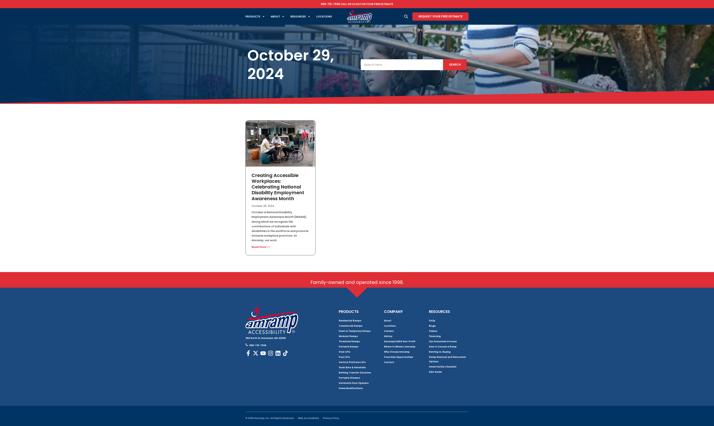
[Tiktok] (285, 353)
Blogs (432, 325)
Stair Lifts (344, 351)
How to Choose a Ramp (443, 346)
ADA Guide (435, 371)
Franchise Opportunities (398, 357)
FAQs (432, 320)
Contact (389, 362)
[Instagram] (270, 353)
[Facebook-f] (248, 353)
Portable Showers (349, 377)
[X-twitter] (255, 353)
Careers (389, 331)
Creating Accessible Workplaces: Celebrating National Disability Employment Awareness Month (278, 187)
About (275, 16)
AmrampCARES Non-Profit (399, 341)
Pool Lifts (344, 357)
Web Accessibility (308, 418)
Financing (435, 336)
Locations (324, 16)
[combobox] (402, 64)
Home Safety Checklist (442, 366)
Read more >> (261, 247)
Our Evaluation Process (443, 341)
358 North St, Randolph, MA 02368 (265, 338)
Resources (298, 16)
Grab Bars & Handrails (352, 367)
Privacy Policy (331, 418)
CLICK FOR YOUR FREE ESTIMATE (372, 4)
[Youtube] (263, 353)
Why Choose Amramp (397, 351)
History (388, 336)
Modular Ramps (348, 336)
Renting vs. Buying (440, 351)
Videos (433, 331)
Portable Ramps (348, 346)
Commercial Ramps (350, 325)
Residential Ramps (350, 320)
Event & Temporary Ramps (355, 331)
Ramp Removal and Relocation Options (447, 359)
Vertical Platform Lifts (352, 362)
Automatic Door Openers (354, 383)
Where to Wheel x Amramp (399, 346)
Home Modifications (351, 388)
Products (252, 16)
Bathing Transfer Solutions (355, 372)
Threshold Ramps (349, 341)
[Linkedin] (278, 353)
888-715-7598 (330, 4)
